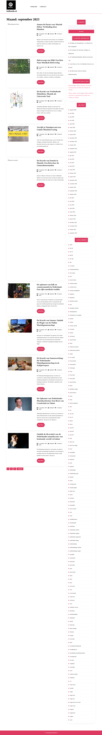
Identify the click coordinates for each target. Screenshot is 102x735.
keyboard (72, 459)
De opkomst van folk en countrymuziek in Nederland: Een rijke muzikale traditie (49, 286)
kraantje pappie (73, 487)
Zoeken (81, 22)
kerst (71, 449)
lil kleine (72, 498)
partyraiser (72, 561)
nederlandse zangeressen (75, 537)
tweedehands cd (73, 649)
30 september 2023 (42, 33)
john (71, 438)
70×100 (71, 258)
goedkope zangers (74, 389)
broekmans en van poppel (75, 315)
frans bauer (72, 375)
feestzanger (72, 368)
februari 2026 (73, 131)
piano (71, 575)
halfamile (51, 33)
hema (71, 396)
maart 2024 (72, 212)
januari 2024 (73, 219)
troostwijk (72, 639)
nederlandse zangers (74, 540)
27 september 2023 (42, 134)
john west (72, 441)
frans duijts (72, 378)
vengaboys (72, 663)
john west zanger (73, 445)
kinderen (72, 466)
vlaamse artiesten (74, 674)
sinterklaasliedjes (73, 614)
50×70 (71, 251)
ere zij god (72, 357)
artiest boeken (73, 280)
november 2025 (73, 141)
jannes (71, 420)
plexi (71, 579)
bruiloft (71, 318)
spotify (71, 621)
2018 (71, 244)
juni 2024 (72, 201)
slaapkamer (72, 617)
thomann (72, 632)
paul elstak (72, 565)
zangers (71, 716)
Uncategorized (73, 656)
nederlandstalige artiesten (75, 547)
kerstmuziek (72, 456)
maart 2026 (72, 127)
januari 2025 (73, 176)
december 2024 (73, 180)
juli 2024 (72, 197)
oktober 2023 (73, 229)
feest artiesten (73, 361)
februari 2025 (73, 173)
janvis (71, 424)
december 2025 (73, 138)
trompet (71, 635)
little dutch (72, 501)
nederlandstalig (73, 544)
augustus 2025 (73, 152)
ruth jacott (72, 600)
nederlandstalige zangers (75, 551)
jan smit (71, 413)
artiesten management (75, 290)
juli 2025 (72, 155)
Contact (43, 6)
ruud (71, 603)
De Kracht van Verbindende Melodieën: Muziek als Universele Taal (49, 93)
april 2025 (72, 166)
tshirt (71, 642)
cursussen (72, 329)
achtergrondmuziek (74, 269)
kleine (71, 480)
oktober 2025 (73, 145)
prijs (71, 582)
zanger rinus (72, 705)
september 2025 (73, 148)
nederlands (72, 526)
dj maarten (72, 336)
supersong (72, 624)
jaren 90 (72, 434)
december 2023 (73, 222)
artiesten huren (73, 287)
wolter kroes (72, 684)
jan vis (71, 417)
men (71, 512)
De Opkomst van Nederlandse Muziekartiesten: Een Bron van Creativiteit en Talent (50, 400)
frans (71, 371)
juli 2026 (72, 113)
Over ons (33, 6)
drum (71, 343)
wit (70, 681)
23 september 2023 (42, 369)
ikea (71, 406)
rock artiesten (73, 593)
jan (70, 410)
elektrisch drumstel (74, 346)
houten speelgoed (74, 403)
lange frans (72, 491)
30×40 (71, 248)
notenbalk (72, 554)
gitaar (71, 385)
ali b (71, 276)
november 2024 (73, 183)
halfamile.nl (12, 11)
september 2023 (73, 233)
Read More (41, 51)
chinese (71, 322)
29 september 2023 (42, 67)
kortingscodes (73, 484)
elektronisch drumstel (75, 350)
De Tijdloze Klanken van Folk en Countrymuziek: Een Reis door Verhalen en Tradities (79, 87)
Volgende (20, 468)
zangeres (72, 709)
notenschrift (72, 558)
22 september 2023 (42, 407)
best (71, 304)
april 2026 (72, 124)
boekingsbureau (73, 311)
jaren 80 (72, 431)
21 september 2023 (42, 443)
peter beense (72, 572)
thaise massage (73, 628)
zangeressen (72, 712)
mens (71, 515)
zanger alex (72, 695)
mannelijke (72, 505)
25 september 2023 (42, 294)
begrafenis (72, 297)
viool (71, 670)
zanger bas (72, 698)
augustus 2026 (73, 109)
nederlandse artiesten (74, 529)
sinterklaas (72, 610)
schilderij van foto (74, 607)
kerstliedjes (72, 452)
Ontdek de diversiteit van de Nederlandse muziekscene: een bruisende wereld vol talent (50, 436)
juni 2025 (72, 159)
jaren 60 (72, 427)
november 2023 (73, 226)
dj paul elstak (73, 339)
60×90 (71, 255)
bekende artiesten (74, 301)
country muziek (73, 325)
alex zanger (72, 273)
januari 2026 (73, 134)
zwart (71, 720)
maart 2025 (72, 169)
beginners (72, 294)
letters (71, 494)
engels (71, 354)
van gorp (72, 660)
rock (71, 589)
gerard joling (73, 382)
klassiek (71, 477)
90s (70, 262)
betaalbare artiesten (74, 308)
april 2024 (72, 208)
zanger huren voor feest (75, 702)
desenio (71, 332)
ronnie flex (72, 596)
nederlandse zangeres (74, 533)
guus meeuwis (73, 392)
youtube (71, 688)
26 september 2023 (42, 170)
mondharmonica (73, 519)
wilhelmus (72, 677)
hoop (71, 399)
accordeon (72, 266)
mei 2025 (72, 162)
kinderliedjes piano (74, 473)
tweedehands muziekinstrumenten (77, 653)
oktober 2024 (73, 187)
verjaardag (72, 667)
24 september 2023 (42, 329)
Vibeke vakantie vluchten (74, 93)
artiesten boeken (73, 283)
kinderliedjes (73, 470)
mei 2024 (72, 204)
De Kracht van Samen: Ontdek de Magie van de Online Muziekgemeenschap (50, 322)
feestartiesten (73, 364)
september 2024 (73, 190)
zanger (71, 691)
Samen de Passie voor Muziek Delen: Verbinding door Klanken (49, 26)
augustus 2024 (73, 194)
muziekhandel (73, 522)
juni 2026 (72, 117)
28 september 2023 (42, 100)
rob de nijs (72, 586)
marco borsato (73, 508)
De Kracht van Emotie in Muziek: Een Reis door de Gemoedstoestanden (48, 162)
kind (71, 463)
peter (71, 568)
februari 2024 (73, 215)
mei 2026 (72, 120)
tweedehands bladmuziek (75, 646)
